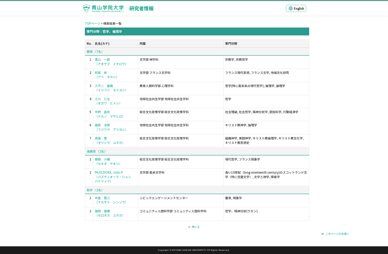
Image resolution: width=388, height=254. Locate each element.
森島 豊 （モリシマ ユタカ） (110, 140)
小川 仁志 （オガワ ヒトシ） (108, 101)
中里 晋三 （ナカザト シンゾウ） (111, 200)
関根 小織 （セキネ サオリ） (108, 161)
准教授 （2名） (97, 151)
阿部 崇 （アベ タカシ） (107, 74)
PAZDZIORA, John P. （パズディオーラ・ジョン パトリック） (114, 176)
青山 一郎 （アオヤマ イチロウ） (111, 61)
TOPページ (92, 23)
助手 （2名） (95, 190)
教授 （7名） (95, 51)
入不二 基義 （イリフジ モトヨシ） (111, 88)
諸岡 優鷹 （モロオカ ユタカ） (110, 213)
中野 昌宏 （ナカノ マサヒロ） (110, 114)
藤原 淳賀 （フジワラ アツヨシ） (111, 127)
